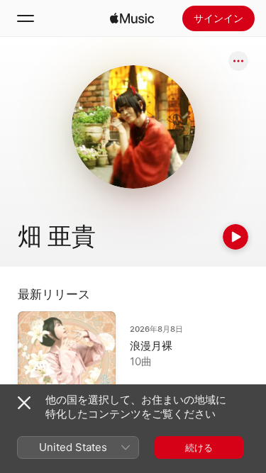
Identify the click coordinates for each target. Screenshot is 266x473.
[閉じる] (24, 402)
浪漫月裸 (151, 345)
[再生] (235, 237)
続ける (199, 447)
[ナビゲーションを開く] (25, 18)
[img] (132, 18)
